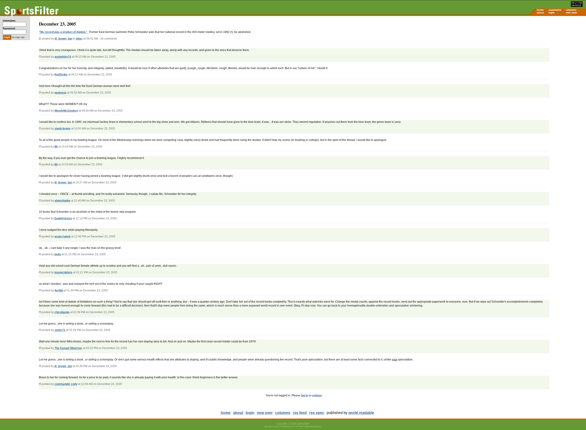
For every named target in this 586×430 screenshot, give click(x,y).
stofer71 (59, 330)
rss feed (300, 413)
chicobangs (62, 312)
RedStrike (61, 74)
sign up (19, 37)
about (540, 12)
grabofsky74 (62, 56)
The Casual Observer (68, 348)
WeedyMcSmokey (66, 110)
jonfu (57, 254)
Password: (9, 28)
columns (571, 9)
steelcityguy (62, 128)
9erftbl (58, 290)
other (79, 38)
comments (554, 9)
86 (56, 146)
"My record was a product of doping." (63, 32)
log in (304, 395)
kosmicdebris (63, 272)
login (551, 12)
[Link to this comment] (40, 56)
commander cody (65, 384)
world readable (361, 413)
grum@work (62, 236)
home (540, 9)
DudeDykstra (63, 218)
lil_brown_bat (63, 38)
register (317, 395)
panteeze (60, 92)
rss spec (316, 413)
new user (571, 12)
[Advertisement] (547, 52)
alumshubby (62, 200)
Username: (9, 20)
